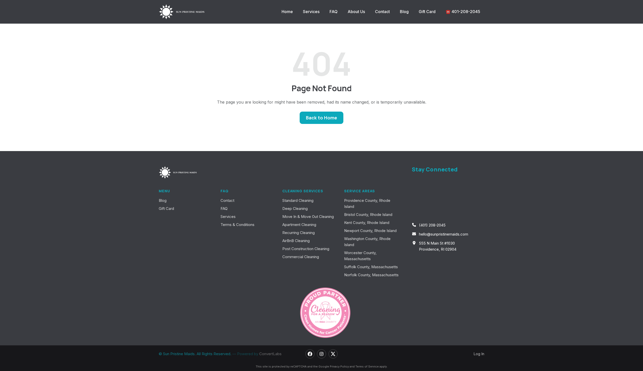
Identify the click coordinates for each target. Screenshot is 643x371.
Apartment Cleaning (299, 224)
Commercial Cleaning (300, 256)
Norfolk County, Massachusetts (371, 274)
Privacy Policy (339, 366)
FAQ (334, 11)
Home (287, 11)
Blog (404, 11)
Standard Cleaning (297, 200)
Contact (382, 11)
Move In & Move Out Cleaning (308, 216)
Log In (478, 353)
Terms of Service (367, 366)
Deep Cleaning (295, 208)
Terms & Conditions (237, 224)
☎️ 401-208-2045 (463, 11)
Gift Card (427, 11)
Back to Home (321, 118)
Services (311, 11)
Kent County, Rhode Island (366, 222)
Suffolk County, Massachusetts (371, 266)
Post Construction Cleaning (305, 248)
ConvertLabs (270, 353)
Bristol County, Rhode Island (368, 214)
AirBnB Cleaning (296, 240)
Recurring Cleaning (298, 232)
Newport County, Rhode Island (370, 230)
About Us (356, 11)
